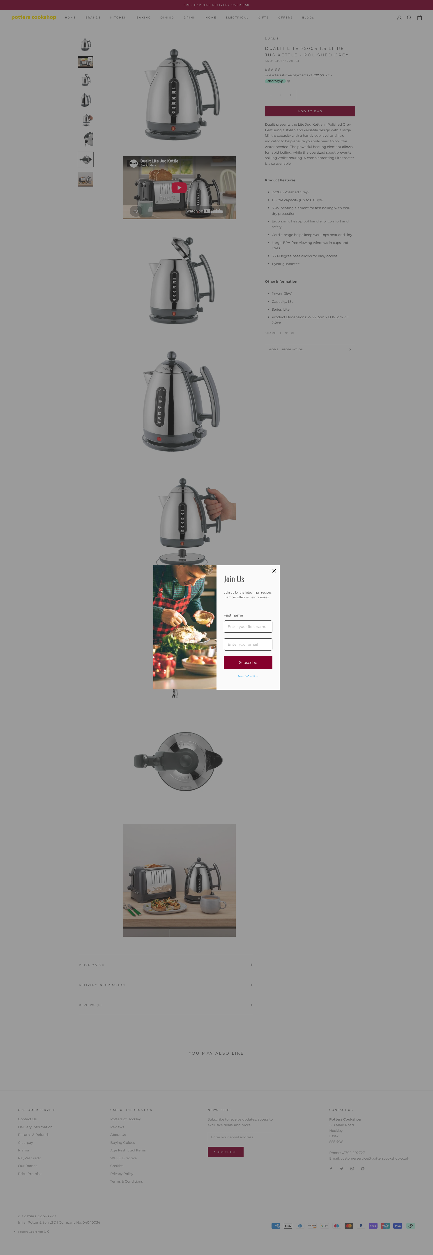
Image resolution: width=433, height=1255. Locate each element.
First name (233, 615)
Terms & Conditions (248, 676)
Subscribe (248, 662)
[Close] (274, 570)
